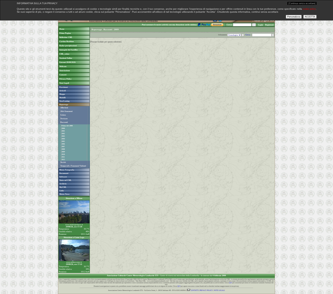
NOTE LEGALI (219, 290)
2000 (63, 128)
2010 (63, 154)
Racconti (64, 122)
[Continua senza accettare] (301, 3)
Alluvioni (64, 108)
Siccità (63, 162)
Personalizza (293, 16)
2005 (63, 141)
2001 (63, 131)
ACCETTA (310, 16)
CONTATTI (194, 290)
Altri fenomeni (66, 111)
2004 (63, 139)
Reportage (97, 29)
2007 (63, 146)
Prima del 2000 (67, 126)
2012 (63, 159)
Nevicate (64, 118)
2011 (63, 157)
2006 (63, 144)
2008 (63, 149)
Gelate (63, 115)
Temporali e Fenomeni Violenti (73, 166)
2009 (63, 152)
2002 (63, 133)
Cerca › (248, 35)
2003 (63, 136)
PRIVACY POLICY (206, 290)
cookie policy (309, 9)
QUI (230, 283)
